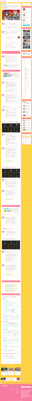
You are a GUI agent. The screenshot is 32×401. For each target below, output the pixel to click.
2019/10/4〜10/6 (7, 288)
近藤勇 (11, 100)
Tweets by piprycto (25, 134)
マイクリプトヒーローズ (4, 4)
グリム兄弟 (7, 232)
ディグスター (27, 394)
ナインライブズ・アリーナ (27, 85)
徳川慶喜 (9, 217)
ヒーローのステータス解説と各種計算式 (8, 331)
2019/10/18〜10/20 (7, 285)
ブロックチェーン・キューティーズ (27, 86)
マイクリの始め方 (5, 323)
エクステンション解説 (6, 333)
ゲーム (24, 66)
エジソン (13, 88)
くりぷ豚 (25, 79)
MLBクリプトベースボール (27, 83)
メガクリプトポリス (26, 87)
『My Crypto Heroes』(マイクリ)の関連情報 (10, 47)
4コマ (25, 96)
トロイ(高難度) (16, 340)
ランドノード (17, 316)
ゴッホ (11, 88)
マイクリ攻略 (12, 388)
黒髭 (12, 90)
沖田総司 (14, 100)
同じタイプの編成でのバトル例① (9, 160)
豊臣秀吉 (9, 253)
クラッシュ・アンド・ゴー (27, 80)
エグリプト (25, 76)
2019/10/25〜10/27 (7, 284)
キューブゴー (25, 88)
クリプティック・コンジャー (27, 81)
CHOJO (25, 75)
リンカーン (13, 111)
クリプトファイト (27, 393)
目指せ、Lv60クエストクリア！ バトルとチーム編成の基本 (10, 326)
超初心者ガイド (5, 322)
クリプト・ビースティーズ (23, 394)
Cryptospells (25, 73)
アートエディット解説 (6, 334)
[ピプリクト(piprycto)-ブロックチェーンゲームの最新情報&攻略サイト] (3, 1)
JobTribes (25, 67)
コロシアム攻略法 (5, 346)
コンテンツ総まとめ (5, 325)
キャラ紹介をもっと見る (26, 25)
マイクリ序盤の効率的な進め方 (7, 324)
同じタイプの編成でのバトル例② (9, 161)
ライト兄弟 (9, 233)
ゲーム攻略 (12, 389)
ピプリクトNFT (26, 62)
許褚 (14, 233)
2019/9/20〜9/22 (7, 290)
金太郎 (13, 253)
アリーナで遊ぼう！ (5, 327)
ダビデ (12, 233)
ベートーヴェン (8, 88)
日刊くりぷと (25, 92)
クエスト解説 (4, 330)
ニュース (25, 91)
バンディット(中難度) (11, 340)
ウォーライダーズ (26, 78)
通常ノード (13, 316)
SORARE (25, 68)
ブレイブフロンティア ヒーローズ (27, 70)
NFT (24, 61)
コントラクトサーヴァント (27, 72)
